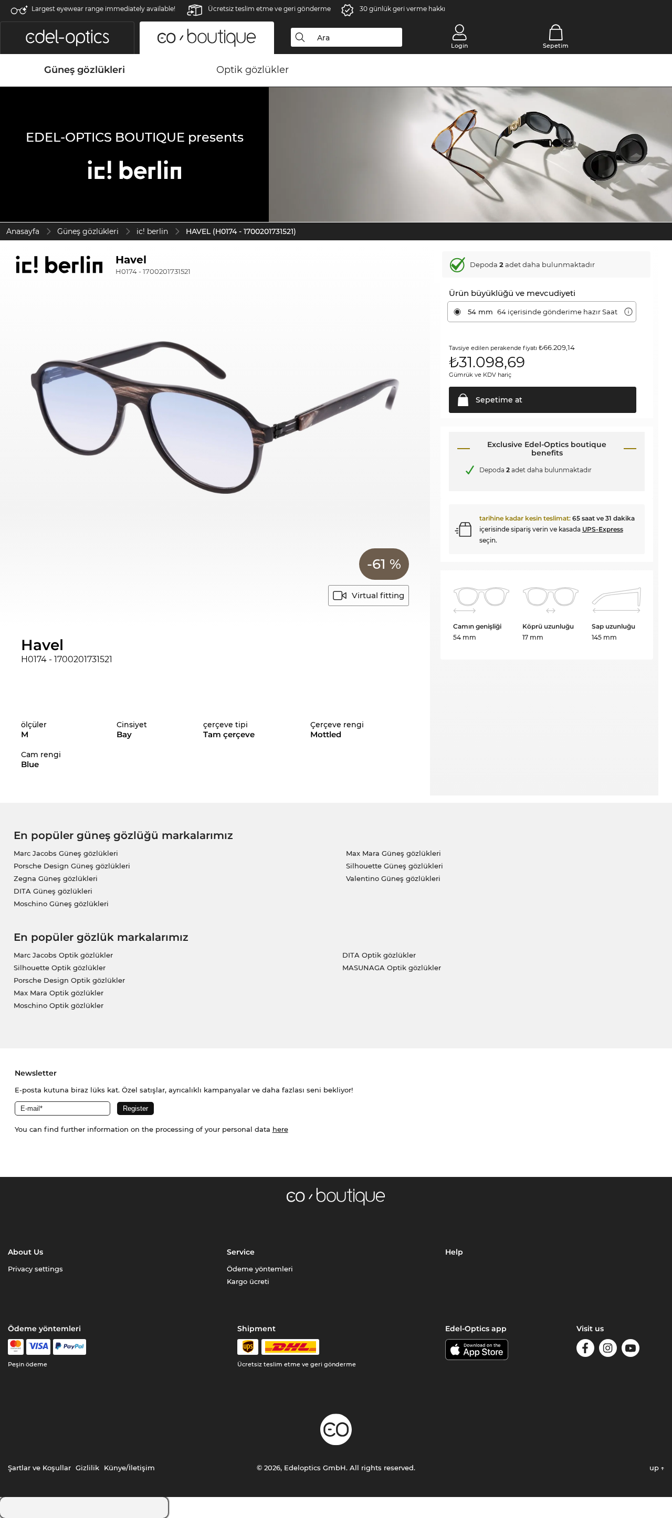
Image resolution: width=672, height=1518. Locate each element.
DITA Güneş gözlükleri (53, 891)
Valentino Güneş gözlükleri (393, 878)
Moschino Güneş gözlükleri (61, 903)
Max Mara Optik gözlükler (58, 993)
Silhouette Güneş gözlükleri (394, 866)
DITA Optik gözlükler (379, 955)
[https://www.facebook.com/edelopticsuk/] (585, 1350)
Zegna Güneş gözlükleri (56, 878)
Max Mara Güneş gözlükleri (393, 853)
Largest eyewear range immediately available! (103, 9)
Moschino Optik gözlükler (58, 1005)
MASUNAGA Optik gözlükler (391, 967)
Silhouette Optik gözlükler (60, 967)
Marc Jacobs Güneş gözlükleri (66, 853)
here (280, 1129)
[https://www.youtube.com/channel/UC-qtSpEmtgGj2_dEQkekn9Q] (630, 1350)
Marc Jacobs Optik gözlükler (63, 955)
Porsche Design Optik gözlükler (69, 980)
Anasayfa (22, 231)
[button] (67, 38)
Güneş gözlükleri (88, 231)
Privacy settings (35, 1269)
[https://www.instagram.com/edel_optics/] (608, 1350)
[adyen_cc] (16, 1347)
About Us (25, 1252)
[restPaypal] (69, 1347)
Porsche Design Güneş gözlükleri (72, 866)
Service (241, 1252)
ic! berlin (152, 231)
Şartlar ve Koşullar (39, 1467)
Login (459, 45)
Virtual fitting (378, 595)
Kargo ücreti (248, 1281)
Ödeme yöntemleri (260, 1269)
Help (454, 1252)
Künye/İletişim (129, 1467)
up (655, 1467)
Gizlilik (87, 1467)
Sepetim (556, 45)
